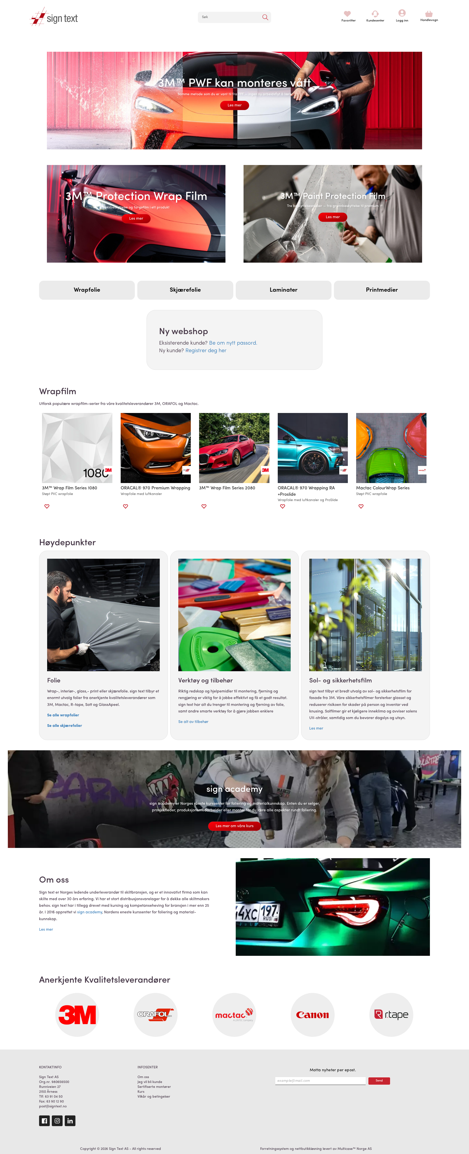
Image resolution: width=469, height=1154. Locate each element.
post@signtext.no (53, 1106)
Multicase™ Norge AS (355, 1149)
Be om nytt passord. (233, 343)
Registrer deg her (205, 351)
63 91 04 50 (54, 1097)
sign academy (89, 912)
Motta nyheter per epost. (333, 1070)
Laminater (284, 290)
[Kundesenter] (375, 14)
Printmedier (382, 290)
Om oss (143, 1077)
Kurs (141, 1092)
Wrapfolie (87, 290)
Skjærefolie (185, 290)
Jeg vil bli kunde (150, 1082)
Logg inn (402, 14)
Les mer (235, 105)
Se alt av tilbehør (193, 722)
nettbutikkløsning (308, 1149)
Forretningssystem (274, 1149)
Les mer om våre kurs (235, 826)
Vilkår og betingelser (154, 1097)
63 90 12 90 (55, 1101)
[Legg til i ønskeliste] (46, 506)
